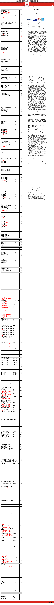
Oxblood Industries (50, 602)
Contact (34, 6)
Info (24, 6)
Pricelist (29, 6)
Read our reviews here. (36, 14)
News (19, 6)
